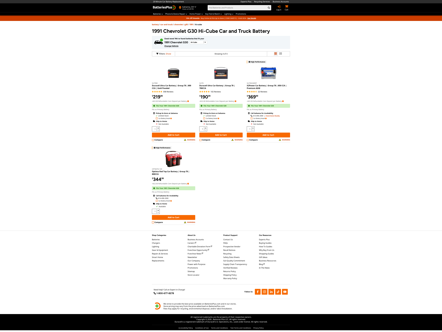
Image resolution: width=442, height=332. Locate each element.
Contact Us (228, 239)
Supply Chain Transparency (235, 264)
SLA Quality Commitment (234, 260)
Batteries (156, 239)
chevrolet (178, 24)
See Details (251, 18)
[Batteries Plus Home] (164, 7)
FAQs (225, 243)
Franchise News (195, 253)
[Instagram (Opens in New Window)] (264, 292)
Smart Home (157, 257)
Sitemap (191, 271)
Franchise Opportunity (198, 250)
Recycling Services (262, 1)
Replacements (158, 260)
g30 (186, 24)
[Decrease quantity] (158, 130)
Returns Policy (229, 271)
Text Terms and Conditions (240, 328)
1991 (191, 24)
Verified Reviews (230, 268)
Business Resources (267, 260)
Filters (162, 53)
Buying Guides (265, 243)
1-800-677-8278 (165, 293)
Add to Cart (173, 135)
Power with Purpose (196, 264)
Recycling (227, 253)
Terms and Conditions (219, 328)
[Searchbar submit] (269, 7)
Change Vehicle (171, 46)
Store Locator (193, 275)
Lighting (155, 246)
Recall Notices (229, 250)
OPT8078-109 (157, 169)
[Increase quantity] (158, 128)
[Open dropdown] (188, 101)
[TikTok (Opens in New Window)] (278, 292)
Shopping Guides (266, 253)
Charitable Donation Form (199, 246)
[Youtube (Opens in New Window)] (285, 292)
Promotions (193, 268)
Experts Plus (246, 1)
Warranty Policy (230, 278)
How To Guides (265, 246)
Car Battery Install (164, 118)
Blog (261, 264)
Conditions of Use (202, 328)
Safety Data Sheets (231, 257)
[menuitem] (158, 14)
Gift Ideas (263, 257)
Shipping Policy (230, 275)
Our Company (194, 260)
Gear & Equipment (160, 250)
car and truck (166, 24)
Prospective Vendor (231, 246)
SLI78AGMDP (252, 83)
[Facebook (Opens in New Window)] (258, 292)
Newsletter (192, 257)
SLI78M (155, 83)
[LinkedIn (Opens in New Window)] (271, 292)
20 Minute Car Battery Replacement (168, 1)
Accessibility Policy (186, 328)
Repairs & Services (160, 253)
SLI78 (201, 83)
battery (155, 24)
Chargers (156, 243)
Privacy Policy (258, 328)
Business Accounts (281, 1)
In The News (264, 268)
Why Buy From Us (266, 250)
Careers (191, 243)
